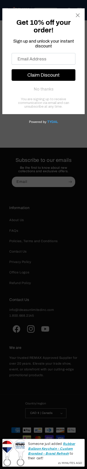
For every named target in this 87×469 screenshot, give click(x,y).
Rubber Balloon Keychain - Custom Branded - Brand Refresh (51, 448)
